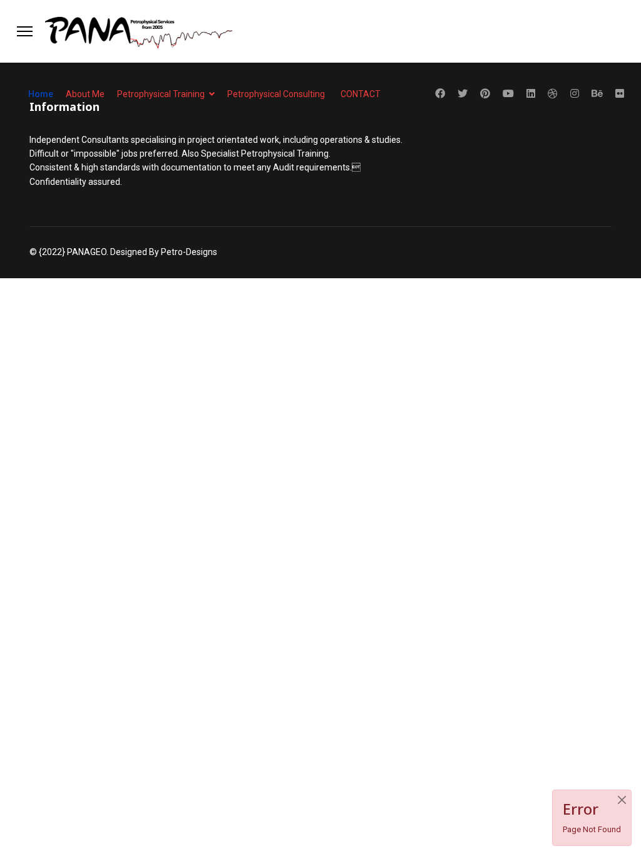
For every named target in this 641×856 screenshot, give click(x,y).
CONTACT (361, 94)
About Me (85, 94)
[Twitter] (463, 94)
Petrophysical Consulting (276, 94)
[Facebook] (440, 94)
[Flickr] (619, 94)
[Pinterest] (485, 94)
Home (40, 94)
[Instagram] (574, 94)
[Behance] (597, 94)
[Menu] (25, 31)
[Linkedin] (530, 94)
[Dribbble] (553, 94)
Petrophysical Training (161, 94)
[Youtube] (508, 94)
